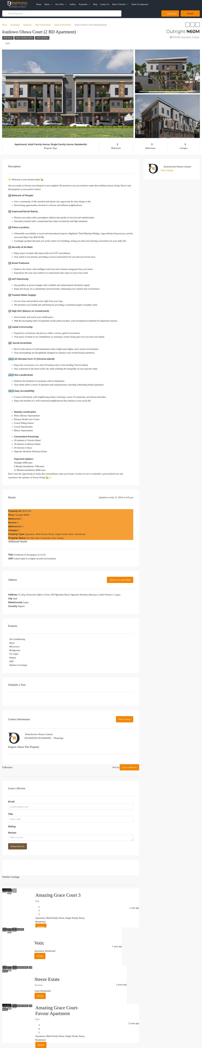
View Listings (158, 821)
